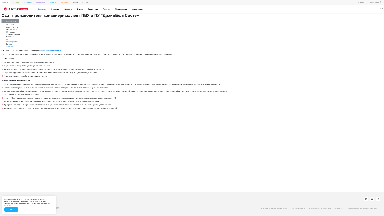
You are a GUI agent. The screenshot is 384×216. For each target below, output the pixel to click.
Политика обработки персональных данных (274, 208)
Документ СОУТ (339, 208)
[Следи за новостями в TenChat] (372, 199)
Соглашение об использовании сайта (319, 208)
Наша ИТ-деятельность (298, 208)
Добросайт (10, 46)
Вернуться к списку (10, 21)
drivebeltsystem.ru (12, 41)
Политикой (8, 205)
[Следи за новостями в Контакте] (366, 199)
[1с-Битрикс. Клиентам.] (12, 9)
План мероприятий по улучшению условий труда (362, 208)
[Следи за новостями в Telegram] (378, 199)
